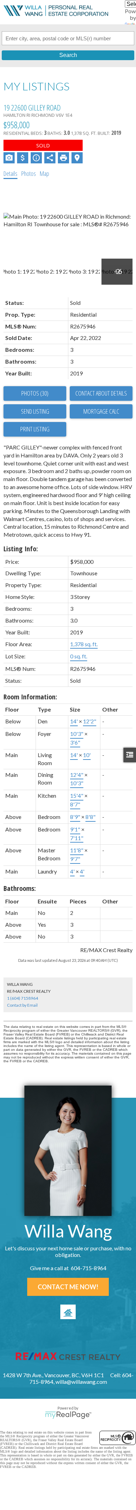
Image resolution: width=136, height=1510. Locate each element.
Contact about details (101, 393)
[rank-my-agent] (68, 1312)
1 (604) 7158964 (22, 998)
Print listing (35, 429)
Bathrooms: (19, 888)
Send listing (35, 411)
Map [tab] (44, 173)
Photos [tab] (28, 173)
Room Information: (30, 696)
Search (68, 55)
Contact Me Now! (68, 1287)
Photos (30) (34, 393)
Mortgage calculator (101, 411)
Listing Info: (20, 548)
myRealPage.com (68, 1415)
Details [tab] (10, 173)
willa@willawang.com (81, 1381)
